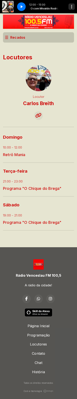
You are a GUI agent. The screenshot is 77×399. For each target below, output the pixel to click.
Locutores (38, 344)
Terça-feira (15, 171)
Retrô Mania (14, 154)
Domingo (13, 137)
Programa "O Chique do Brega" (32, 188)
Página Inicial (38, 326)
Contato (38, 353)
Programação (38, 335)
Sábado (11, 204)
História (38, 372)
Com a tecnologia (33, 391)
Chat (38, 363)
